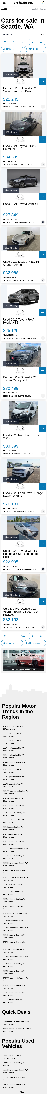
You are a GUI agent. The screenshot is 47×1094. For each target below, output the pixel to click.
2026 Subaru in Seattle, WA (14, 994)
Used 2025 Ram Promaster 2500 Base (21, 437)
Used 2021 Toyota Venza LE (22, 203)
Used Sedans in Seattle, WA (14, 1064)
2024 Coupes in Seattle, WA (14, 965)
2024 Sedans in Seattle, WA (14, 763)
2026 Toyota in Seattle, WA (13, 778)
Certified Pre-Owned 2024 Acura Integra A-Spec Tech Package (21, 611)
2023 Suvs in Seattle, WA (13, 742)
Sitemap (23, 1092)
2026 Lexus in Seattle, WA (13, 922)
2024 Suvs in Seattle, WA (13, 735)
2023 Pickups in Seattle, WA (14, 943)
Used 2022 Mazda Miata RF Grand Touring (21, 263)
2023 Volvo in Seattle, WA (13, 893)
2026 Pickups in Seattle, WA (14, 972)
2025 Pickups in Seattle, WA (14, 936)
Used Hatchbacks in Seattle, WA (15, 1071)
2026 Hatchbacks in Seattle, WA (15, 958)
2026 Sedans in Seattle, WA (14, 900)
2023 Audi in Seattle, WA (12, 835)
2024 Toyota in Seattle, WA (13, 749)
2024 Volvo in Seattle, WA (13, 907)
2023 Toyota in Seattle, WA (13, 821)
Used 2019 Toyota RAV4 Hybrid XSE (19, 321)
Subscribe (42, 9)
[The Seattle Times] (23, 2)
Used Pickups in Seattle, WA (14, 1078)
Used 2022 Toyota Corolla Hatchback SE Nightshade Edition (20, 553)
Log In (34, 9)
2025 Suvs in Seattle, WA (13, 727)
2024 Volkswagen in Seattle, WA (15, 878)
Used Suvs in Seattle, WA (13, 1057)
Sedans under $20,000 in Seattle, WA (17, 1030)
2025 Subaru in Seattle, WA (14, 806)
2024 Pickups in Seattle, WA (14, 871)
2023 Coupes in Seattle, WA (14, 986)
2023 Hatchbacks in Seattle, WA (15, 864)
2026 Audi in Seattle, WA (12, 1001)
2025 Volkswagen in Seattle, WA (15, 792)
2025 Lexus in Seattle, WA (13, 828)
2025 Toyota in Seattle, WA (13, 756)
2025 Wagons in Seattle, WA (14, 950)
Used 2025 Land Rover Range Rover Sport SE (23, 494)
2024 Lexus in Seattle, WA (13, 785)
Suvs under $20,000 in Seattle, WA (16, 1022)
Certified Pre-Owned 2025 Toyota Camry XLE (20, 379)
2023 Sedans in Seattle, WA (14, 857)
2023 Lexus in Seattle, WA (13, 799)
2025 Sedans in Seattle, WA (14, 814)
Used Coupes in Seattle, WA (14, 1085)
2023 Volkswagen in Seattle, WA (15, 850)
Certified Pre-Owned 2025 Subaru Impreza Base (20, 90)
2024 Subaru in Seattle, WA (14, 842)
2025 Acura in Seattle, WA (13, 886)
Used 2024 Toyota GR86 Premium (19, 148)
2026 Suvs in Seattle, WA (13, 771)
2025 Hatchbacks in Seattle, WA (15, 914)
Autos (4, 8)
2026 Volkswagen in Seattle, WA (15, 979)
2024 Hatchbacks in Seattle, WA (15, 929)
